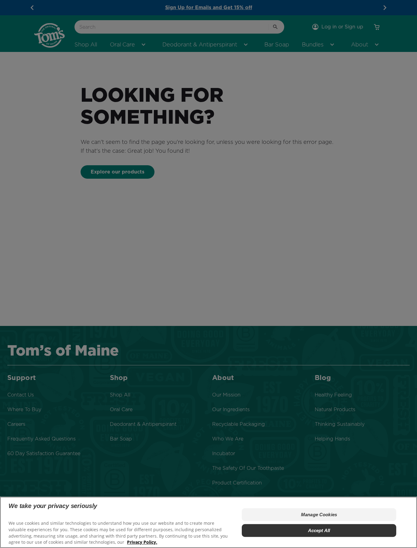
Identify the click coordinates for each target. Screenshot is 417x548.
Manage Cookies (319, 514)
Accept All (319, 530)
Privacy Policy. (142, 542)
